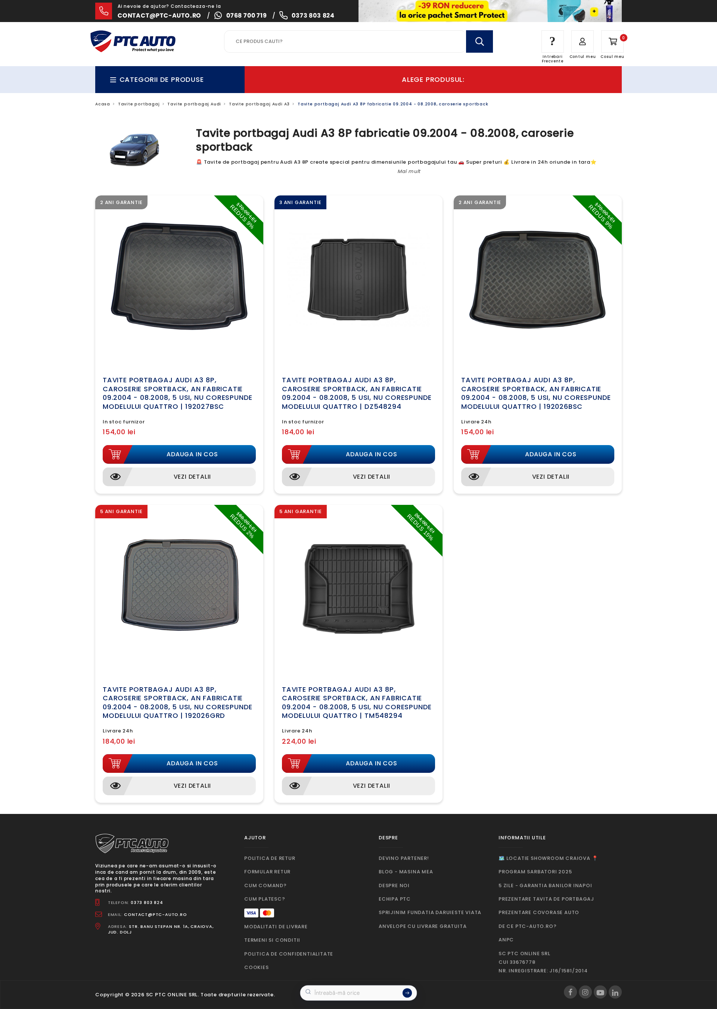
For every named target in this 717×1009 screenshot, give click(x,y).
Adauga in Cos (192, 454)
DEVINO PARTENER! (404, 858)
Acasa (102, 104)
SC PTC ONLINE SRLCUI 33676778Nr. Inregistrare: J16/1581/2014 (543, 962)
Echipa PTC (395, 898)
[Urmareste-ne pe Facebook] (570, 992)
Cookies (256, 967)
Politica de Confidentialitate (288, 953)
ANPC (506, 939)
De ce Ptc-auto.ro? (527, 926)
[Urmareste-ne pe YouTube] (600, 992)
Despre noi (394, 885)
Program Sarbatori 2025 (535, 871)
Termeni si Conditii (272, 940)
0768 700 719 (246, 15)
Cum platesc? (264, 898)
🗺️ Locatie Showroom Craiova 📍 (548, 858)
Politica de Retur (269, 858)
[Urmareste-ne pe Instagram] (585, 992)
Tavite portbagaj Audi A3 (259, 104)
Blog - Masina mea (406, 871)
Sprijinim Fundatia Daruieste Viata (430, 912)
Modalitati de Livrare (276, 926)
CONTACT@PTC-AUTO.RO (155, 914)
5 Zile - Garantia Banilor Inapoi (545, 885)
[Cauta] (479, 41)
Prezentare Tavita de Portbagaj (546, 898)
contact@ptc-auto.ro (159, 15)
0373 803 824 (313, 15)
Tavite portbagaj (139, 104)
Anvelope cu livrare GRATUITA (422, 926)
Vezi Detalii (192, 476)
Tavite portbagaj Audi (194, 104)
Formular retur (267, 871)
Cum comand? (265, 885)
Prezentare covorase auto (539, 912)
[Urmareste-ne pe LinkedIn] (615, 992)
